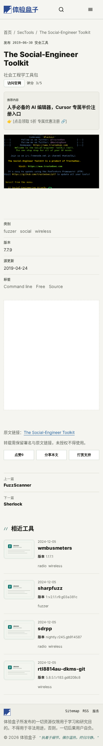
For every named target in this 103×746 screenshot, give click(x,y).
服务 (95, 711)
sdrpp (45, 628)
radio (42, 566)
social (25, 231)
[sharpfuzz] (19, 590)
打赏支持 (84, 455)
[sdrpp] (19, 630)
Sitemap (72, 711)
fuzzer (10, 231)
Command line (18, 286)
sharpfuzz (50, 588)
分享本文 (51, 455)
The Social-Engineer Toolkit (49, 432)
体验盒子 (28, 737)
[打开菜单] (90, 9)
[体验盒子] (21, 9)
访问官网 (14, 83)
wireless (43, 231)
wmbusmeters (55, 548)
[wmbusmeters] (19, 549)
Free (40, 286)
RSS (86, 711)
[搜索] (61, 9)
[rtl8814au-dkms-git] (19, 670)
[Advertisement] (51, 355)
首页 (8, 32)
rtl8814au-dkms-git (61, 669)
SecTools (25, 32)
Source (56, 286)
